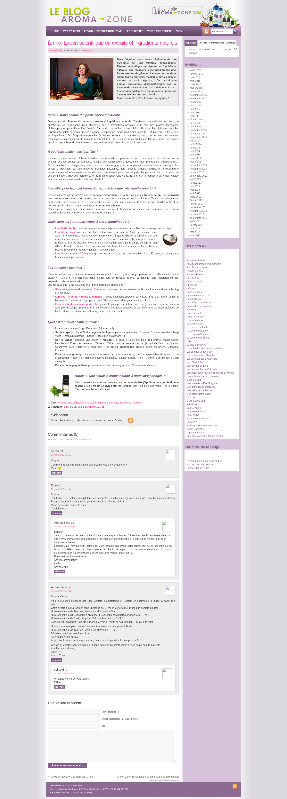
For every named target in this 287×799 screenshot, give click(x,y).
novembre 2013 (198, 168)
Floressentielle (194, 313)
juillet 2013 (196, 182)
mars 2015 (195, 116)
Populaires (190, 43)
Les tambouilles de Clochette (201, 369)
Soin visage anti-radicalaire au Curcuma (80, 289)
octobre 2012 (197, 214)
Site (103, 726)
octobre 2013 (197, 172)
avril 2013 (195, 193)
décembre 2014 (198, 126)
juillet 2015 (196, 105)
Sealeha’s (191, 422)
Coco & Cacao (194, 292)
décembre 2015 (198, 95)
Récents (203, 43)
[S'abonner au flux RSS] (206, 31)
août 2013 (195, 179)
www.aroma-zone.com (59, 793)
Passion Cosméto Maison (200, 464)
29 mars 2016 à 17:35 (61, 591)
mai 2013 (195, 189)
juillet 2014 (196, 144)
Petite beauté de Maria (198, 418)
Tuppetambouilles (196, 432)
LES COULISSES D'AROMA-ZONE (103, 31)
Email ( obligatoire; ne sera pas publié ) (120, 719)
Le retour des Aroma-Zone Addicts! (204, 461)
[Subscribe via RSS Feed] (130, 420)
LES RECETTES (134, 31)
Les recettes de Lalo (197, 365)
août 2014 (195, 140)
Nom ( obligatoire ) (110, 712)
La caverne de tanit (196, 327)
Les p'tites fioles (194, 362)
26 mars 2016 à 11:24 (61, 489)
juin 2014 (195, 147)
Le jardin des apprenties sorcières (204, 348)
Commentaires (216, 43)
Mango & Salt (193, 380)
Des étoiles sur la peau (198, 306)
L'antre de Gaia (194, 323)
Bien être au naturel (196, 267)
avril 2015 (195, 112)
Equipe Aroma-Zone (85, 402)
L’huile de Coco (65, 232)
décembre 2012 (198, 207)
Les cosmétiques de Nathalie (201, 358)
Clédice (190, 288)
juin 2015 (195, 109)
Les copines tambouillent (199, 351)
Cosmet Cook (193, 299)
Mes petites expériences (199, 390)
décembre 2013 (198, 165)
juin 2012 (195, 228)
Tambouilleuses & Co (197, 468)
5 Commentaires (85, 50)
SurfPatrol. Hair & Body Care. (201, 425)
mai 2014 (195, 151)
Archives (230, 43)
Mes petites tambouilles (198, 394)
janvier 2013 (196, 204)
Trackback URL (55, 439)
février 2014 (196, 161)
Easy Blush (192, 309)
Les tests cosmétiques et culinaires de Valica (210, 373)
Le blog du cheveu (196, 344)
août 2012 (195, 221)
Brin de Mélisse (194, 271)
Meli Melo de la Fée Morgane (201, 383)
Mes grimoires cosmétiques (201, 387)
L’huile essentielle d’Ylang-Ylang (75, 253)
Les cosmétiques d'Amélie (200, 355)
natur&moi (191, 404)
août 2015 (195, 102)
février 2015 (196, 119)
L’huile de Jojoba (65, 228)
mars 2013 (195, 197)
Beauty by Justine (195, 260)
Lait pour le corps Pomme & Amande (78, 296)
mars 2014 (195, 158)
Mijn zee (190, 397)
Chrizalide (191, 285)
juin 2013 (195, 186)
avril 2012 (195, 235)
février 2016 (196, 88)
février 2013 (196, 200)
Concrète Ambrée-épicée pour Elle (76, 304)
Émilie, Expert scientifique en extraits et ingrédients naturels (112, 43)
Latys (189, 341)
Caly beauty (192, 278)
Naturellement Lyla (196, 411)
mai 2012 (195, 232)
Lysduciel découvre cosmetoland (203, 376)
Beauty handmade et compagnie (203, 264)
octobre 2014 (197, 133)
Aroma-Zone (55, 50)
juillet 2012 (196, 225)
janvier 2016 (196, 91)
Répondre (56, 473)
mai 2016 (195, 77)
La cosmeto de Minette (198, 334)
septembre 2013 (198, 175)
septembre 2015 (198, 98)
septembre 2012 (198, 218)
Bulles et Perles (194, 274)
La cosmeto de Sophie (198, 337)
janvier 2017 (196, 74)
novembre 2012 (198, 211)
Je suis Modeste (195, 320)
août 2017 (195, 70)
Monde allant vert (195, 401)
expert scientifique (107, 402)
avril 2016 (195, 81)
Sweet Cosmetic (195, 429)
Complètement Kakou (197, 295)
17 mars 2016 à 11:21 (61, 455)
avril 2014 (195, 154)
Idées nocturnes (194, 316)
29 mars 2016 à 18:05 (64, 526)
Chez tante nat (194, 281)
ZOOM (179, 31)
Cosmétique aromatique (199, 302)
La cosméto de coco (197, 330)
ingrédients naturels (131, 402)
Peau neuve (192, 415)
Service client (86, 793)
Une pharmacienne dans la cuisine (205, 436)
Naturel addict (193, 408)
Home (55, 31)
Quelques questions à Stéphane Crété (71, 776)
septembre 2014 (198, 137)
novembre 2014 (198, 130)
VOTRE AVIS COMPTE (159, 31)
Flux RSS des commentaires (78, 439)
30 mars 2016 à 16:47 (64, 673)
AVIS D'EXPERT (71, 31)
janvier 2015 (196, 123)
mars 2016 (195, 84)
